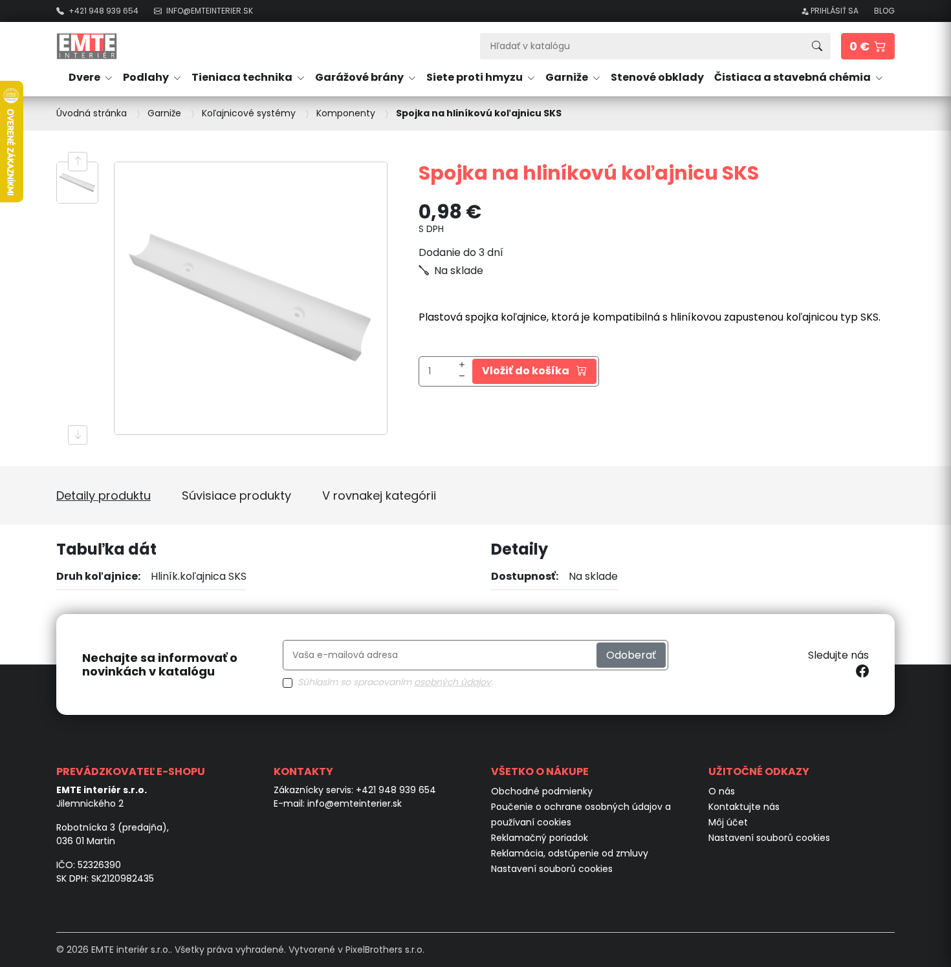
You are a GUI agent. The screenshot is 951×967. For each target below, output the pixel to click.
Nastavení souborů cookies (552, 868)
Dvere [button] (85, 77)
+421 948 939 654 (396, 789)
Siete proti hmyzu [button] (475, 77)
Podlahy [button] (147, 77)
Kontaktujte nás (744, 806)
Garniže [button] (567, 77)
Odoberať (631, 655)
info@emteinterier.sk (354, 803)
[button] (868, 46)
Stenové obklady (657, 77)
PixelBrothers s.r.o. (384, 949)
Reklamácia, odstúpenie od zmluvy (569, 853)
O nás (721, 791)
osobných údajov (452, 681)
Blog (884, 10)
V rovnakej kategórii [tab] (379, 495)
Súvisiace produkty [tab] (236, 495)
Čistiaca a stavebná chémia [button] (793, 77)
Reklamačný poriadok (539, 837)
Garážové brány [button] (360, 77)
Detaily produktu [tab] (103, 495)
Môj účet (728, 822)
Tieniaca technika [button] (242, 77)
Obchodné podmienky (542, 791)
